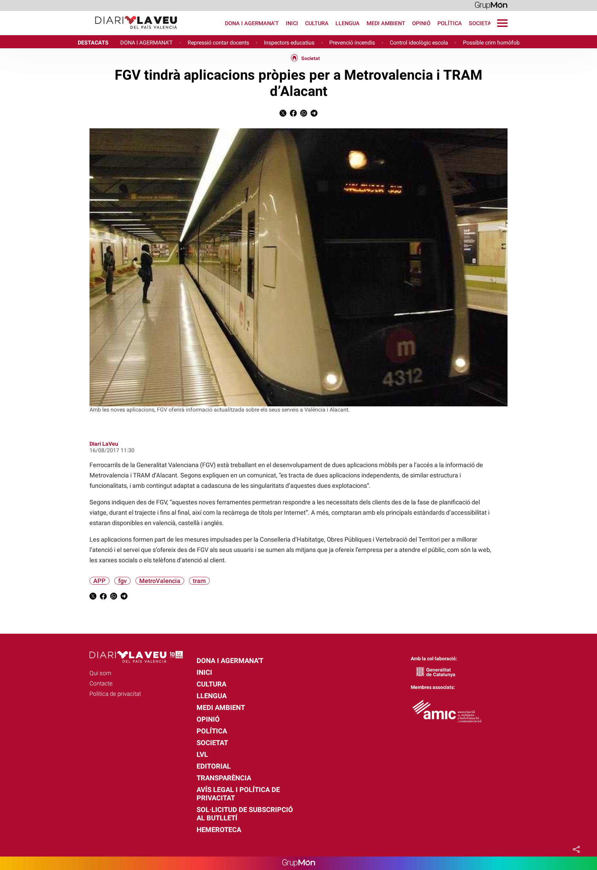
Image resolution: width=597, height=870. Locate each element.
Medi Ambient (386, 23)
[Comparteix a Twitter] (282, 115)
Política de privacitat (115, 693)
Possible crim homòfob (491, 42)
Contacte (101, 683)
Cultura (317, 23)
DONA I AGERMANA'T (146, 42)
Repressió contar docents (218, 42)
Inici (292, 23)
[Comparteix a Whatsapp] (303, 115)
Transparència (224, 778)
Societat (481, 23)
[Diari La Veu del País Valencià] (91, 32)
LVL (202, 754)
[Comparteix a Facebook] (293, 115)
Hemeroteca (219, 829)
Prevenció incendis (352, 42)
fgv (122, 580)
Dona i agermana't (252, 23)
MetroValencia (159, 580)
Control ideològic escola (419, 42)
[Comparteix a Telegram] (314, 115)
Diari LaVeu (103, 444)
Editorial (214, 766)
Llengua (347, 23)
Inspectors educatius (289, 42)
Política (449, 23)
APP (99, 580)
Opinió (421, 23)
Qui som (100, 673)
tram (199, 580)
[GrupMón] (491, 5)
